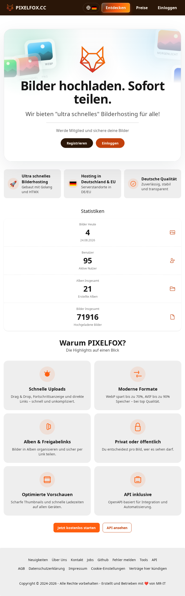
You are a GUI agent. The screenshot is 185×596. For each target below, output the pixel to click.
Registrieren (77, 143)
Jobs (90, 559)
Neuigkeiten (38, 559)
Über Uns (59, 559)
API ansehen (117, 527)
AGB (21, 568)
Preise (142, 7)
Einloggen (167, 7)
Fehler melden (124, 559)
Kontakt (77, 559)
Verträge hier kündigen (148, 568)
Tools (144, 559)
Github (103, 559)
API (154, 559)
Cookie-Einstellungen (108, 568)
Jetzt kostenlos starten (77, 527)
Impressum (78, 568)
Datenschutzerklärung (47, 568)
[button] (91, 8)
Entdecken (116, 7)
